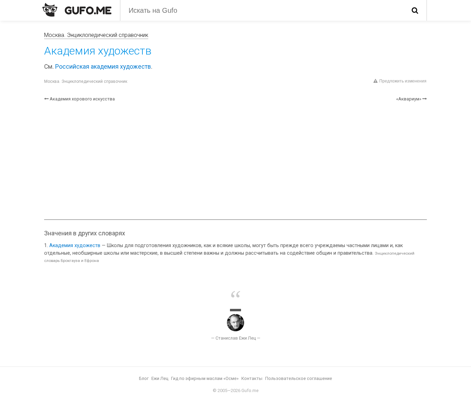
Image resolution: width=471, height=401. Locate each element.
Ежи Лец (159, 378)
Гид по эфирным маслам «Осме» (205, 378)
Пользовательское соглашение (298, 378)
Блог (144, 378)
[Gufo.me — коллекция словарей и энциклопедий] (77, 10)
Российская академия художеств (103, 66)
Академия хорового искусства (82, 98)
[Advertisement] (235, 161)
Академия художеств (74, 245)
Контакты (251, 378)
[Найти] (415, 10)
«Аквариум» (408, 98)
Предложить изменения (403, 81)
